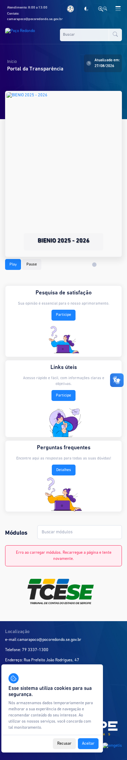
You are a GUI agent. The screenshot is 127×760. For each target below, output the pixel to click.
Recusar (64, 744)
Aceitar (88, 744)
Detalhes (63, 470)
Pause (31, 264)
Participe (63, 315)
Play (13, 264)
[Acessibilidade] (71, 9)
